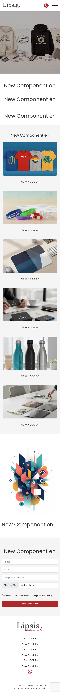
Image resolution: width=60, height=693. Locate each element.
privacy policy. (44, 595)
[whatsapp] (30, 672)
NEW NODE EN (30, 638)
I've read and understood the (28, 595)
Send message (30, 603)
